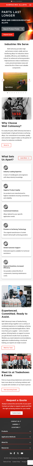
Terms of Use (7, 461)
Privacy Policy (26, 461)
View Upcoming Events (10, 389)
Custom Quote (16, 413)
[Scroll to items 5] (16, 92)
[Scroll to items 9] (25, 92)
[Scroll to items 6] (18, 92)
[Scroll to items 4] (14, 92)
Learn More (23, 158)
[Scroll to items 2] (9, 92)
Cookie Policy (16, 461)
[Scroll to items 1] (7, 92)
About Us (6, 145)
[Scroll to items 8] (23, 92)
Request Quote (8, 34)
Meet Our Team (8, 347)
